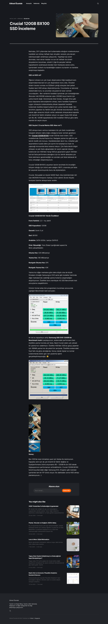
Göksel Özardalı (15, 3)
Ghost (31, 618)
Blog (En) (44, 3)
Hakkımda (36, 3)
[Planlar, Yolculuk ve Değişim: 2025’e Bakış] (54, 528)
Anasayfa (29, 3)
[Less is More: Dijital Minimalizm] (54, 545)
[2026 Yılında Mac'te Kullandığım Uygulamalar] (54, 511)
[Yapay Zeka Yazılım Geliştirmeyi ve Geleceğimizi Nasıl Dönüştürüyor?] (54, 561)
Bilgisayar (26, 18)
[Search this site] (98, 3)
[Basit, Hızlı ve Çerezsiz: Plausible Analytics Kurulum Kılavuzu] (54, 578)
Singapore (37, 618)
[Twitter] (10, 611)
